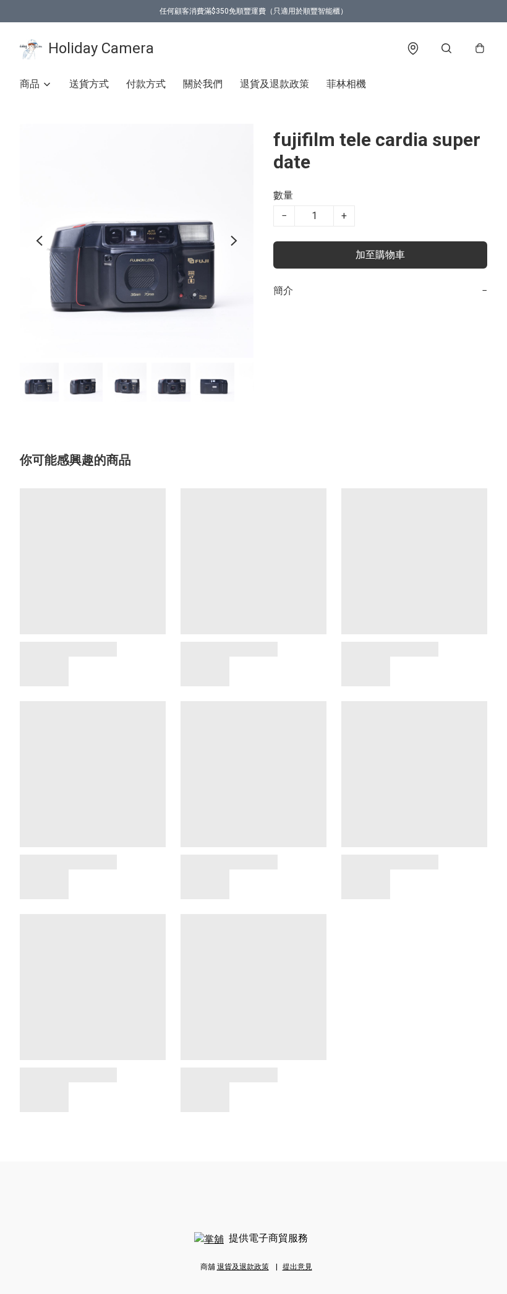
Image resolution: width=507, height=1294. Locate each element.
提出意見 (297, 1266)
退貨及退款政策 (274, 84)
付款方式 (146, 84)
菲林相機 (346, 84)
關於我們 (203, 84)
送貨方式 (89, 84)
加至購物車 (380, 255)
